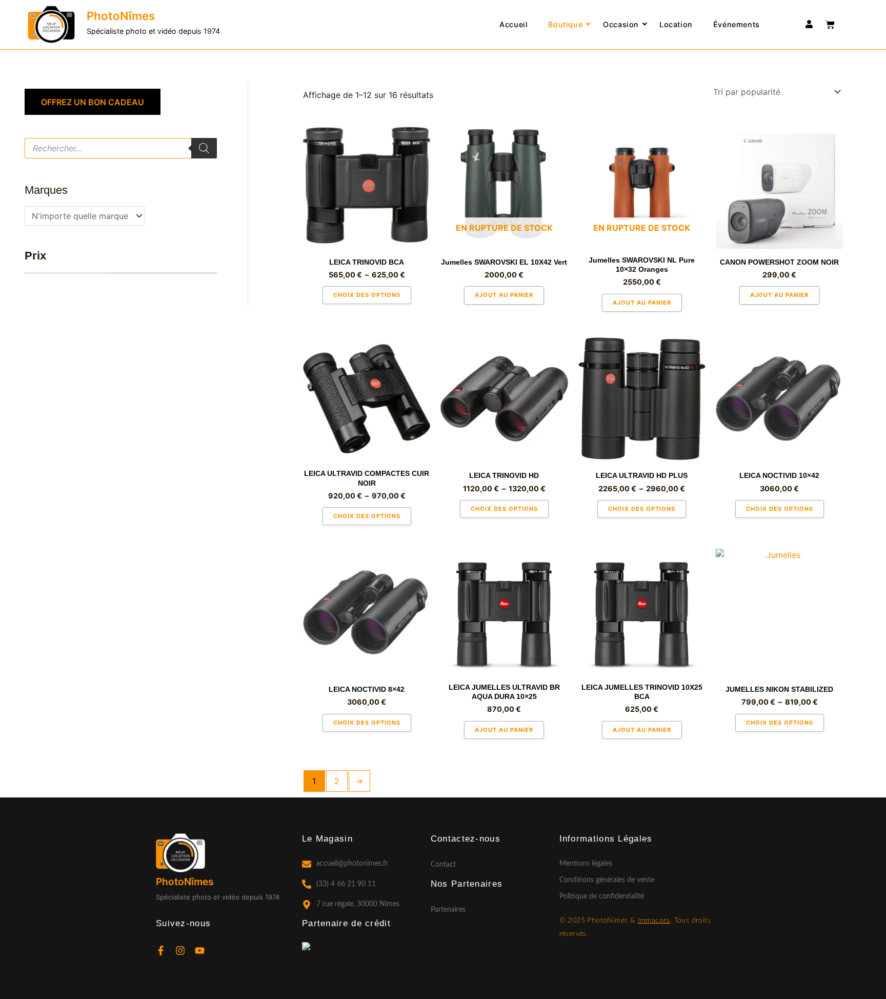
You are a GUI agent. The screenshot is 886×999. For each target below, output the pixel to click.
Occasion (621, 24)
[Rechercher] (204, 148)
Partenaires (448, 909)
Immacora (654, 920)
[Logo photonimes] (51, 25)
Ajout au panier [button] (779, 294)
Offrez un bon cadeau (92, 102)
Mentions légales (585, 863)
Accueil (513, 24)
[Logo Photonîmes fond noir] (180, 852)
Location (676, 24)
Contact (443, 864)
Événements (736, 24)
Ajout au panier (504, 294)
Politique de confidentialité (601, 896)
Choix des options (366, 294)
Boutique (565, 24)
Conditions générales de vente (606, 880)
